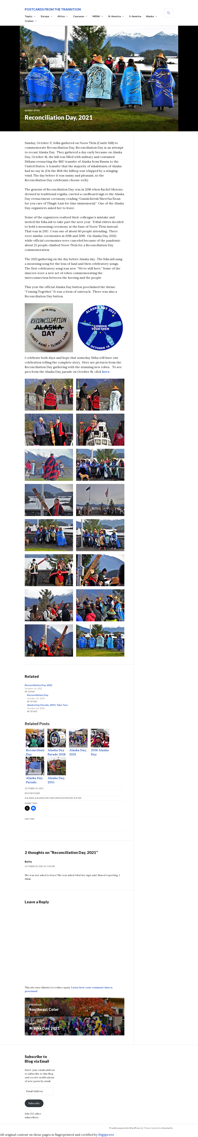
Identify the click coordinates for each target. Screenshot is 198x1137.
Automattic (167, 1128)
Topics (28, 16)
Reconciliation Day (37, 694)
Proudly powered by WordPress (124, 1128)
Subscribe (34, 1103)
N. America (114, 16)
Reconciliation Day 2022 (38, 685)
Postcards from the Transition (53, 9)
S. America (135, 16)
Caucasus (78, 16)
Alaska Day (43, 798)
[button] (49, 327)
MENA (96, 16)
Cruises (29, 20)
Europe (45, 16)
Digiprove (106, 1135)
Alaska (150, 16)
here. (106, 372)
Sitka (37, 110)
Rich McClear (32, 793)
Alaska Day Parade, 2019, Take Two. (47, 704)
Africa (61, 16)
